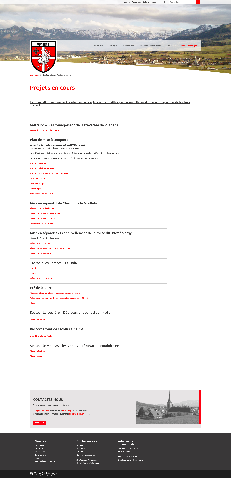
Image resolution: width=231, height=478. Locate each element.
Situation (34, 268)
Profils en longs (37, 184)
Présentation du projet (40, 243)
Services (38, 458)
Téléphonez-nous (41, 411)
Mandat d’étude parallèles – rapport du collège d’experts (55, 293)
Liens (154, 2)
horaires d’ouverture (78, 414)
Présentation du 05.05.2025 (42, 224)
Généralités (40, 452)
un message (67, 411)
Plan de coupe (36, 356)
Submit (198, 2)
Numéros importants (85, 455)
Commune (39, 445)
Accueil (127, 2)
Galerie (146, 2)
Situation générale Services (42, 168)
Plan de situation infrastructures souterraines (50, 248)
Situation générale (38, 163)
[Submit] (184, 2)
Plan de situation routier (41, 253)
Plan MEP (34, 303)
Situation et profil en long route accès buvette (50, 173)
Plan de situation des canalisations (45, 213)
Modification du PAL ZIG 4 (41, 194)
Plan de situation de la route (42, 219)
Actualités (136, 2)
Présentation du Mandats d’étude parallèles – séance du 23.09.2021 (59, 298)
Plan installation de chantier (42, 208)
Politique (39, 448)
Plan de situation (37, 320)
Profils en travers (37, 178)
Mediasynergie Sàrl (49, 475)
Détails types (35, 189)
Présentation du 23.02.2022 (42, 278)
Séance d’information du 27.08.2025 (45, 130)
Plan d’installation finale (41, 336)
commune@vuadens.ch (134, 460)
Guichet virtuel (41, 455)
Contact (161, 2)
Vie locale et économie (45, 461)
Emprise (33, 273)
